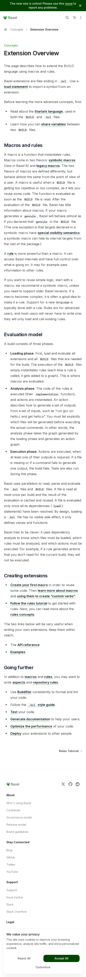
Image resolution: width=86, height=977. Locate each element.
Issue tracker (14, 897)
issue (69, 3)
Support (11, 890)
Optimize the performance (31, 726)
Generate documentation (30, 719)
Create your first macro (29, 585)
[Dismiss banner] (80, 5)
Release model (16, 824)
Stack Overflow (16, 911)
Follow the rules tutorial (28, 603)
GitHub (10, 857)
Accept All (61, 958)
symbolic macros (62, 160)
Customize (43, 967)
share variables (53, 124)
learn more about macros (58, 591)
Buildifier (24, 692)
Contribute (13, 810)
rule (10, 254)
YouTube (12, 871)
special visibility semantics (59, 233)
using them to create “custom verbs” (46, 596)
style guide (42, 705)
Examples (17, 652)
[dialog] (43, 951)
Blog (9, 850)
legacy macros (48, 166)
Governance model (19, 817)
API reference (28, 645)
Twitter (10, 864)
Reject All (24, 958)
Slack (10, 904)
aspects (18, 682)
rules (48, 677)
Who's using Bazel (18, 803)
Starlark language (49, 111)
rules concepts (22, 614)
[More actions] (81, 17)
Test (13, 712)
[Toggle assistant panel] (74, 17)
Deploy (15, 733)
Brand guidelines (17, 831)
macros (31, 677)
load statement (16, 87)
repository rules (45, 682)
